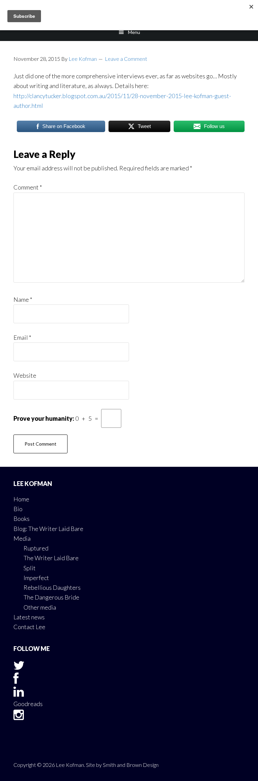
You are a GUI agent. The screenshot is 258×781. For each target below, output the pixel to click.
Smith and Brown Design (131, 765)
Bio (18, 508)
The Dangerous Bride (51, 597)
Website (24, 375)
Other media (40, 607)
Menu (134, 32)
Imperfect (36, 577)
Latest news (29, 617)
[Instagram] (18, 717)
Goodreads (28, 703)
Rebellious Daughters (52, 587)
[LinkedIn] (18, 693)
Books (21, 518)
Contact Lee (29, 626)
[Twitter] (19, 667)
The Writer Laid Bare (51, 558)
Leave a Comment (126, 58)
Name (22, 299)
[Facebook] (15, 680)
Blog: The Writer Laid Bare (48, 528)
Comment (27, 187)
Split (30, 568)
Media (22, 538)
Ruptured (36, 548)
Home (21, 499)
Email (22, 337)
